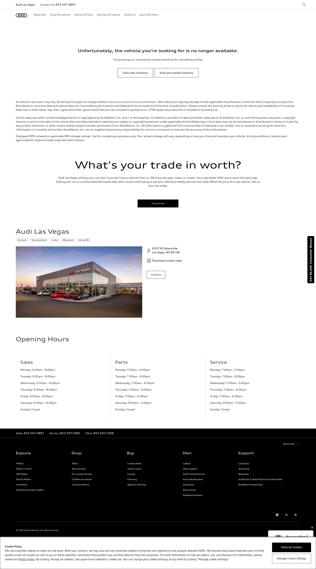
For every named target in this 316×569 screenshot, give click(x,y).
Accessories (188, 484)
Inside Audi (21, 484)
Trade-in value (134, 469)
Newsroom (243, 474)
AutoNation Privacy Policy (250, 484)
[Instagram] (286, 514)
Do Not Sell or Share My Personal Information (260, 479)
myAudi (186, 463)
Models (19, 463)
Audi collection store (193, 479)
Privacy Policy (26, 559)
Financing (132, 479)
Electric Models (23, 479)
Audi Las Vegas (25, 4)
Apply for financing (136, 484)
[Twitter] (295, 514)
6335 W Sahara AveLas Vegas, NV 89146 (166, 250)
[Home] (21, 15)
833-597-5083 (70, 433)
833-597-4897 (66, 4)
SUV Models (22, 474)
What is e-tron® (24, 469)
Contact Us (243, 463)
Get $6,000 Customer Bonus (310, 260)
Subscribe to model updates (30, 490)
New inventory (79, 469)
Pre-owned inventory (82, 474)
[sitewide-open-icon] (304, 5)
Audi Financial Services (194, 474)
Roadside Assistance (193, 495)
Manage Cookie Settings (291, 558)
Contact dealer (134, 463)
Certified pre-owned (82, 479)
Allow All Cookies (291, 547)
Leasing (131, 474)
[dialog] (158, 553)
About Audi (243, 469)
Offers (75, 463)
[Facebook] (277, 514)
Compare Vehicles (80, 484)
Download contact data (167, 260)
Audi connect (189, 490)
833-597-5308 (104, 433)
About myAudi (190, 469)
